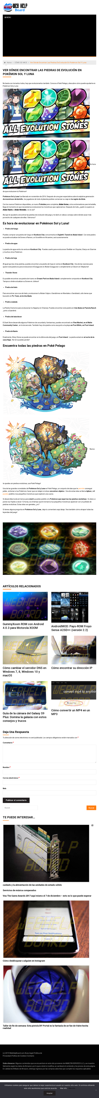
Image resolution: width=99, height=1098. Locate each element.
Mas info (63, 1088)
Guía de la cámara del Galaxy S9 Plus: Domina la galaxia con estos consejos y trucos (24, 717)
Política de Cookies (19, 1056)
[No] (96, 1090)
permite (81, 488)
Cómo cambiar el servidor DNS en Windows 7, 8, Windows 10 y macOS (24, 671)
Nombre (7, 767)
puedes (5, 494)
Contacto (30, 1056)
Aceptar (50, 1093)
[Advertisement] (49, 38)
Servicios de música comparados (19, 890)
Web (4, 788)
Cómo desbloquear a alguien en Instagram (24, 960)
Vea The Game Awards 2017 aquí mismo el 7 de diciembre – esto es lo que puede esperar (47, 896)
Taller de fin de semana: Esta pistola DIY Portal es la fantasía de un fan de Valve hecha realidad (45, 1026)
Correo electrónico (11, 778)
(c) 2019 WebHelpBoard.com (14, 1053)
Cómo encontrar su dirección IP (71, 668)
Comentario (8, 742)
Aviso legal (29, 1053)
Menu (8, 17)
